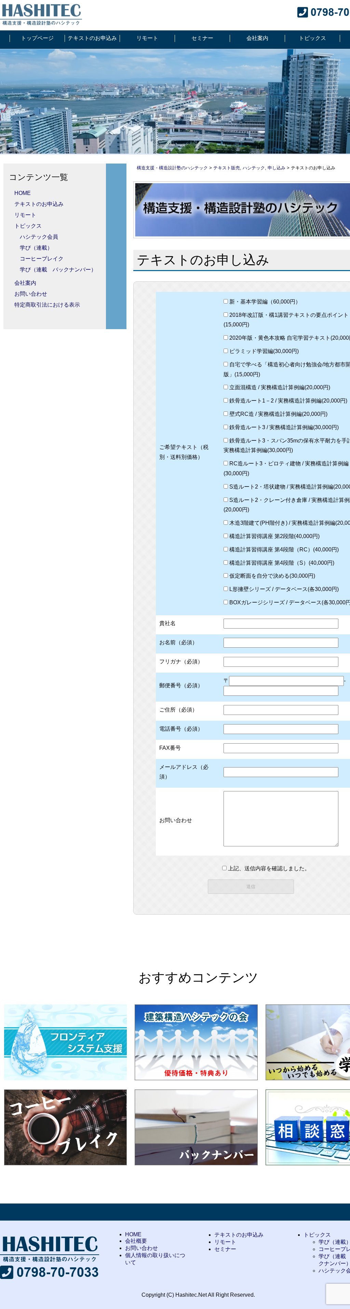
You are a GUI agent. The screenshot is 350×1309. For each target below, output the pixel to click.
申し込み (276, 167)
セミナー (202, 38)
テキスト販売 (226, 167)
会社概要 (136, 1241)
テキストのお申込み (92, 38)
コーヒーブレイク (42, 259)
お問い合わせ (30, 294)
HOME (22, 193)
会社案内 (257, 38)
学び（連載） (36, 248)
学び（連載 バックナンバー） (58, 269)
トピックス (312, 38)
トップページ (37, 38)
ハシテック (254, 167)
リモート (147, 38)
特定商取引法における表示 (47, 305)
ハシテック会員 (39, 237)
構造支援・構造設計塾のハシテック (172, 167)
